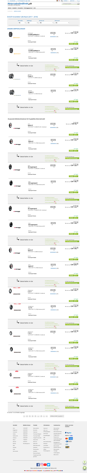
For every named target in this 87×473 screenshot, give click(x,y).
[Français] (59, 0)
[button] (84, 462)
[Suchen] (78, 4)
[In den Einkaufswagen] (76, 44)
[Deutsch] (57, 0)
